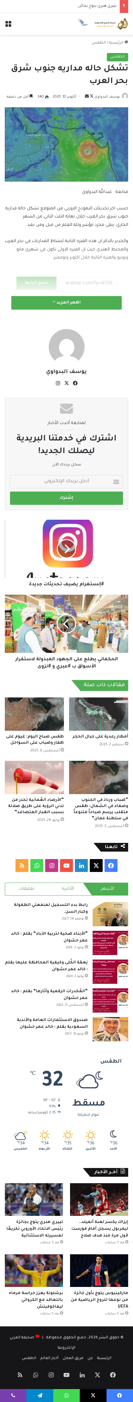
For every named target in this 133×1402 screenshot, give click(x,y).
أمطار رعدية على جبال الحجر (100, 737)
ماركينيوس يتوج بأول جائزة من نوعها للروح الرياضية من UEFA (99, 1300)
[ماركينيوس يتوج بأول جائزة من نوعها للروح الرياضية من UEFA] (99, 1270)
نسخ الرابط (36, 283)
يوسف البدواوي (107, 97)
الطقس (99, 43)
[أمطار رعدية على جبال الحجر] (98, 714)
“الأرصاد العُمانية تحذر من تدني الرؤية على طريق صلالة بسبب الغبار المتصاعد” (36, 806)
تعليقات (27, 889)
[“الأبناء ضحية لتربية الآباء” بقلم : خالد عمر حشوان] (110, 943)
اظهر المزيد (68, 303)
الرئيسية (116, 43)
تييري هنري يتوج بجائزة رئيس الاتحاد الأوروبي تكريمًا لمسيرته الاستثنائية (34, 1229)
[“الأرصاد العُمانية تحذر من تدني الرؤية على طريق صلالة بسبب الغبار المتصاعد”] (34, 777)
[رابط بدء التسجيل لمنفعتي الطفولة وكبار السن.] (110, 914)
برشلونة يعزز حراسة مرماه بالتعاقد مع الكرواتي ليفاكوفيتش (36, 1300)
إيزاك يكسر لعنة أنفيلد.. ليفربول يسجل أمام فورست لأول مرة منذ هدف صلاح (99, 1229)
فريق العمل (73, 1358)
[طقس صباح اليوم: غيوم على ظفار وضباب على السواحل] (34, 714)
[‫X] (66, 383)
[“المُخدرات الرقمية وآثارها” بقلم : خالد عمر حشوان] (110, 1000)
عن (90, 1358)
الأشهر (107, 889)
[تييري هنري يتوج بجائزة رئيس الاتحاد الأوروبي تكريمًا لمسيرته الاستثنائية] (34, 1199)
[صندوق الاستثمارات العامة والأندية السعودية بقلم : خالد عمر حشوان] (110, 1029)
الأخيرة (68, 889)
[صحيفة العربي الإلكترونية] (102, 24)
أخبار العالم (49, 1358)
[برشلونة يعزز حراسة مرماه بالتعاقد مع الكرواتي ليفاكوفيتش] (34, 1270)
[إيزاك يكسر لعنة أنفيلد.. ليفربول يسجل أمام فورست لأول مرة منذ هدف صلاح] (99, 1199)
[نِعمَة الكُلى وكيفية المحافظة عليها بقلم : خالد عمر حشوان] (110, 972)
